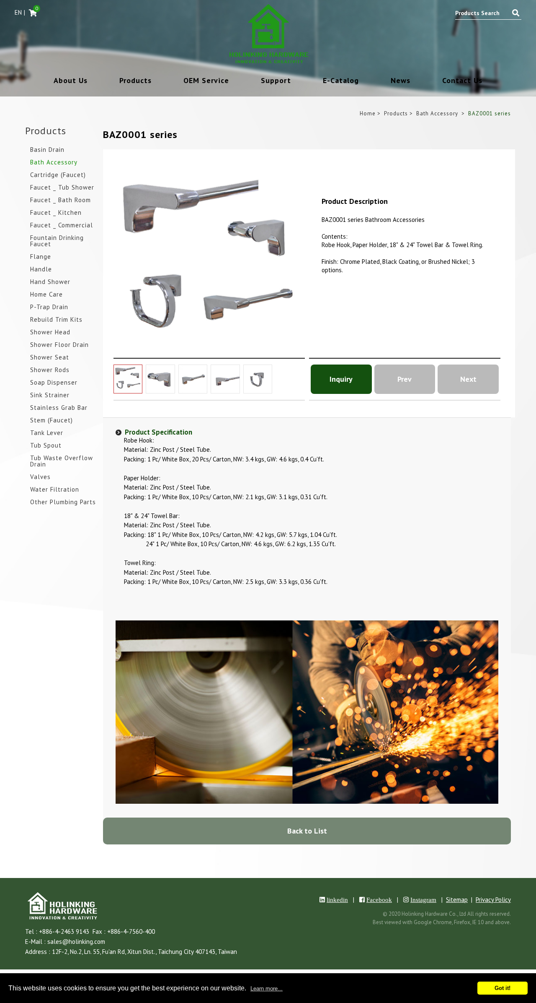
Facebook (379, 899)
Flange (40, 257)
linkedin (337, 899)
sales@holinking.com (76, 942)
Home (368, 113)
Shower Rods (50, 370)
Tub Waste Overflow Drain (61, 461)
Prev (404, 379)
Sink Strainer (50, 395)
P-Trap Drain (49, 307)
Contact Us (462, 81)
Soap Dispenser (53, 382)
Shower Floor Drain (59, 345)
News (400, 81)
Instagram (423, 899)
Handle (41, 269)
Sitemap (457, 900)
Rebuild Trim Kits (56, 319)
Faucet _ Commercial (61, 225)
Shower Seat (49, 357)
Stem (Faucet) (51, 420)
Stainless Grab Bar (59, 408)
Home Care (46, 294)
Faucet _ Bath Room (60, 200)
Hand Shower (50, 282)
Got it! (502, 988)
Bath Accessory (53, 162)
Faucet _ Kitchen (56, 212)
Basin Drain (47, 150)
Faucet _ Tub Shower (62, 187)
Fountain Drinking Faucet (57, 241)
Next (468, 379)
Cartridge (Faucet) (58, 175)
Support (276, 81)
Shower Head (50, 332)
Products (135, 81)
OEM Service (206, 81)
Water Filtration (54, 489)
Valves (40, 477)
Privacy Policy (493, 900)
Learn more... (266, 988)
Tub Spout (46, 445)
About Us (71, 81)
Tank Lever (46, 433)
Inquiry (341, 379)
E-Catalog (341, 81)
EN (18, 12)
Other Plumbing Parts (63, 502)
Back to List (307, 831)
